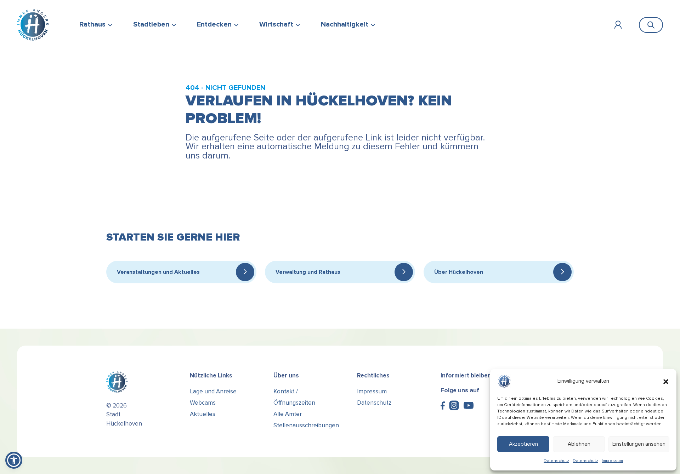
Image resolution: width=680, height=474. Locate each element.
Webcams (203, 402)
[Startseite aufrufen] (33, 25)
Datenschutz (556, 460)
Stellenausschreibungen (306, 425)
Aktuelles (202, 414)
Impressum (612, 460)
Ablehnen (579, 444)
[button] (665, 381)
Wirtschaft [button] (276, 24)
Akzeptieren (523, 444)
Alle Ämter (287, 414)
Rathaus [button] (92, 24)
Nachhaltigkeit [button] (344, 24)
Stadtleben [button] (151, 24)
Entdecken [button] (214, 24)
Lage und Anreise (213, 391)
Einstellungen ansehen (638, 444)
